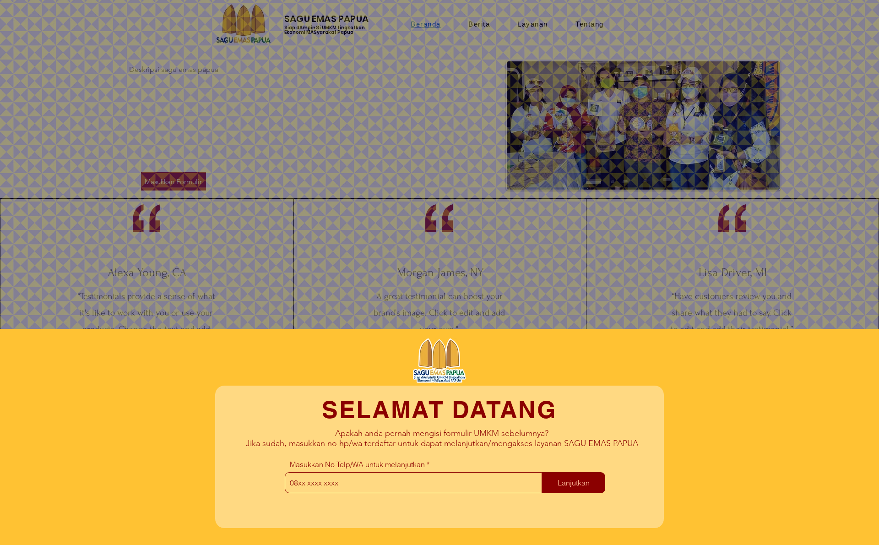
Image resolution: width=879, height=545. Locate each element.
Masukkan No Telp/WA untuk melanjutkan (357, 464)
